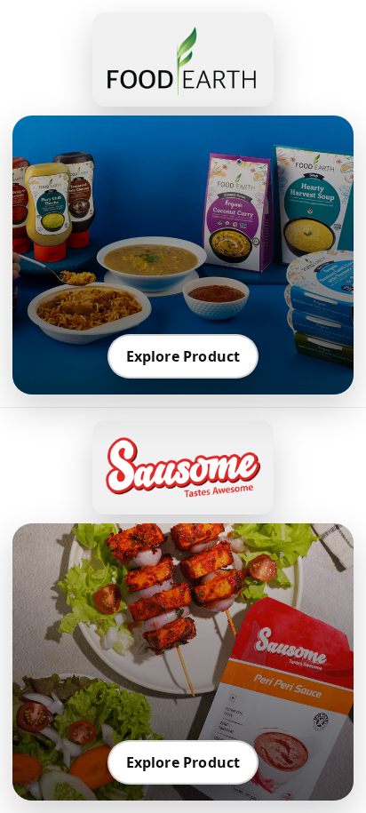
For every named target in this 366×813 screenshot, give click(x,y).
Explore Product (183, 356)
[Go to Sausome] (183, 467)
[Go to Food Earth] (183, 59)
